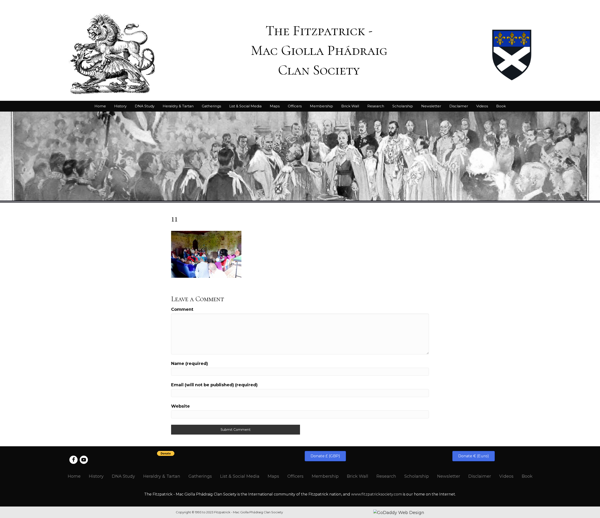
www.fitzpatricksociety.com (376, 494)
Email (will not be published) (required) (214, 384)
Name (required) (189, 363)
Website (180, 406)
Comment (182, 309)
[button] (325, 456)
